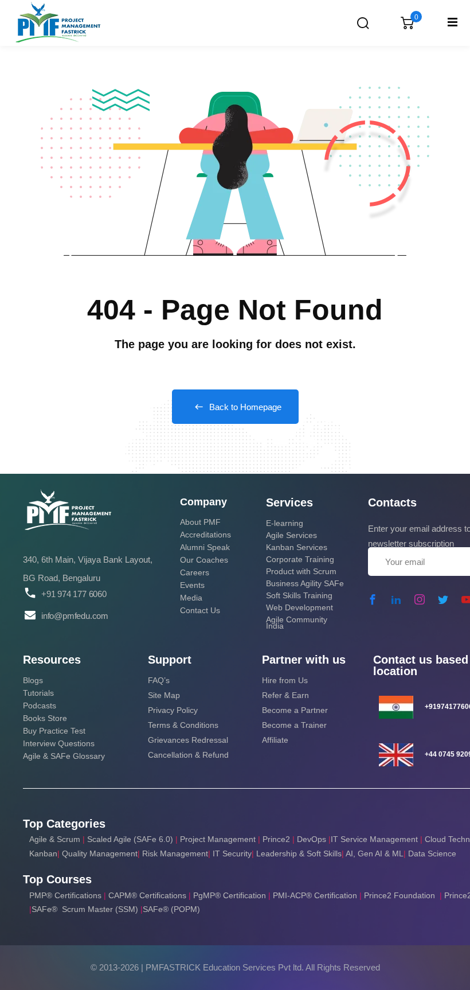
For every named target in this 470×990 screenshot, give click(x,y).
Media (191, 597)
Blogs (33, 680)
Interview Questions (59, 743)
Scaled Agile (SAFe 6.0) (130, 839)
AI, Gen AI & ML (375, 853)
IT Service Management (375, 839)
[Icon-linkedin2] (396, 599)
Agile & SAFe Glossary (64, 756)
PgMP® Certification (230, 895)
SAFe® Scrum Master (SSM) (86, 909)
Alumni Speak (205, 547)
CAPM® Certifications (148, 895)
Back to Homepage (245, 407)
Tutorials (38, 692)
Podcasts (39, 705)
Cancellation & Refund (188, 754)
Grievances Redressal (188, 740)
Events (192, 585)
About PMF (200, 522)
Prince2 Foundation (399, 895)
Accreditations (205, 534)
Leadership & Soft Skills (299, 853)
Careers (194, 572)
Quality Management (100, 853)
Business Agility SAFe (305, 583)
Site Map (164, 695)
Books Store (45, 718)
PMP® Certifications (66, 895)
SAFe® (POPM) (171, 909)
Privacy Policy (173, 710)
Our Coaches (204, 559)
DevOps (311, 839)
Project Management (218, 839)
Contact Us (200, 610)
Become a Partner (295, 710)
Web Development (299, 607)
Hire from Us (285, 680)
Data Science (432, 853)
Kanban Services (296, 547)
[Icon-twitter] (443, 599)
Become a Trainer (294, 725)
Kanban (43, 853)
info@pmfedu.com (74, 616)
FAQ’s (159, 680)
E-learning (284, 523)
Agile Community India (296, 622)
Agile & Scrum (54, 839)
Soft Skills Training (299, 595)
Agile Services (291, 535)
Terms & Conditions (183, 725)
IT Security (232, 853)
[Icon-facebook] (372, 599)
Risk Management (175, 853)
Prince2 (276, 839)
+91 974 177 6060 (74, 594)
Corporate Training (300, 559)
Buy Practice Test (54, 730)
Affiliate (275, 740)
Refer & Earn (285, 695)
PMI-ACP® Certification (315, 895)
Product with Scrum (301, 571)
